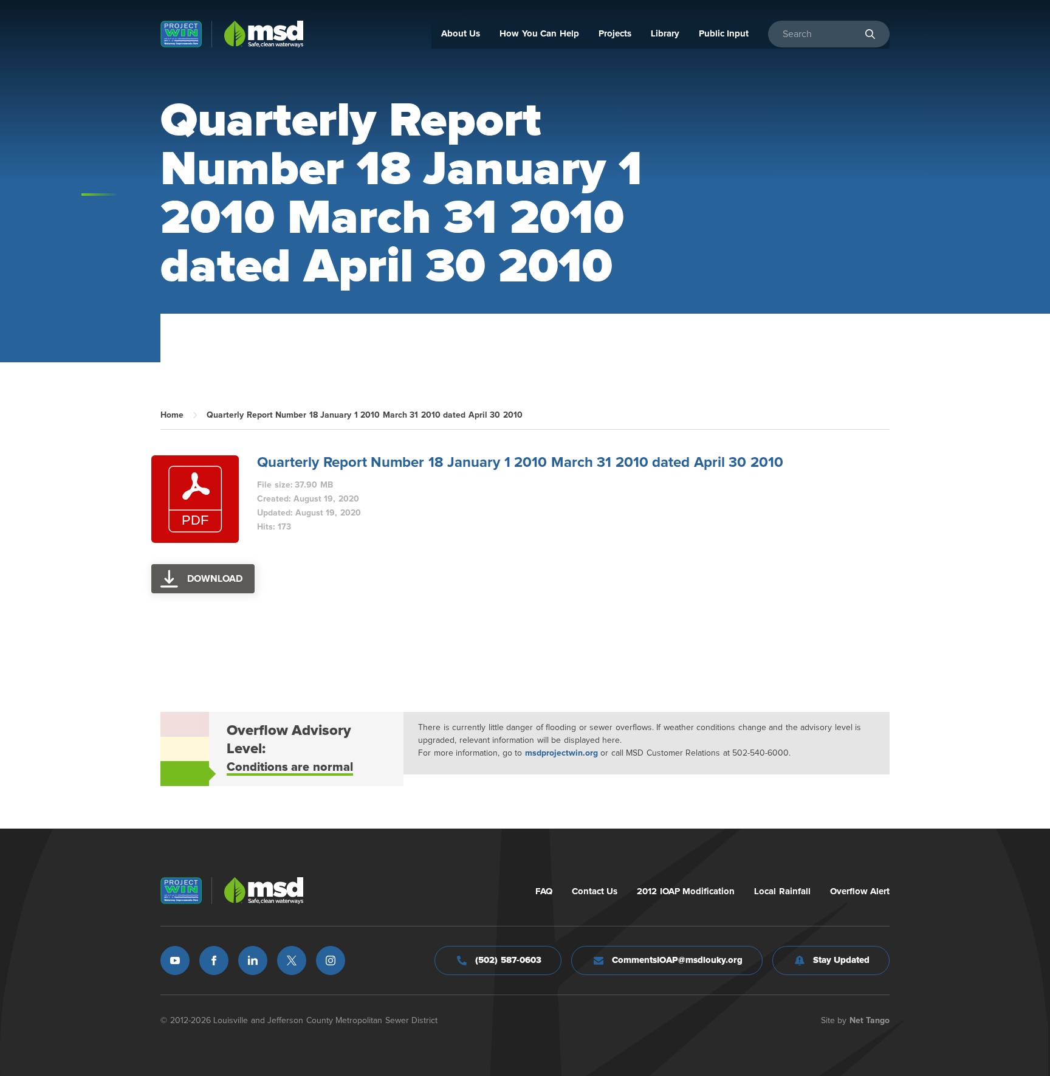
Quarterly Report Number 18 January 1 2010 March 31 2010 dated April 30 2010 (520, 462)
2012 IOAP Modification (686, 891)
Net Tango (869, 1020)
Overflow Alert (860, 891)
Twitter (291, 960)
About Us (461, 33)
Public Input (724, 33)
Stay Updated (841, 960)
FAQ (543, 891)
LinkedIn (252, 960)
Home (172, 415)
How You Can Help (539, 33)
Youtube (175, 960)
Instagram (330, 960)
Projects (615, 33)
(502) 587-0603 (508, 960)
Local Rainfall (782, 891)
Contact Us (595, 891)
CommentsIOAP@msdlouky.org (677, 960)
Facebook (213, 960)
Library (665, 33)
